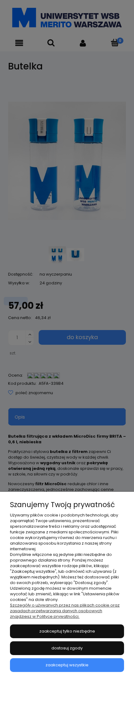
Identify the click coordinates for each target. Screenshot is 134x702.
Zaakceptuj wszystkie (67, 665)
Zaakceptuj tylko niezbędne (67, 631)
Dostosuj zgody (67, 648)
